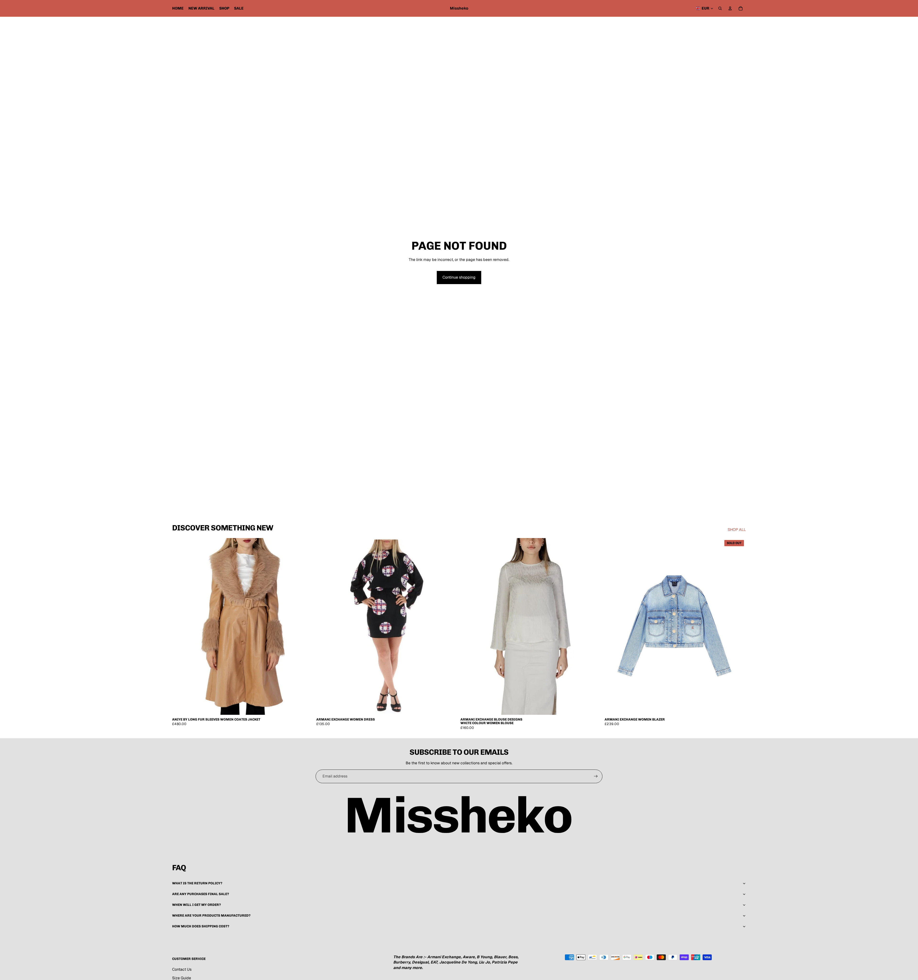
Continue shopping (459, 277)
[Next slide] (450, 626)
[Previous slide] (323, 626)
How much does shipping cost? (200, 926)
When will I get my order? (196, 905)
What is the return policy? (197, 883)
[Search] (720, 8)
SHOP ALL (737, 529)
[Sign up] (595, 776)
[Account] (730, 8)
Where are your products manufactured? (211, 916)
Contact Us (181, 969)
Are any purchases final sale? (200, 894)
